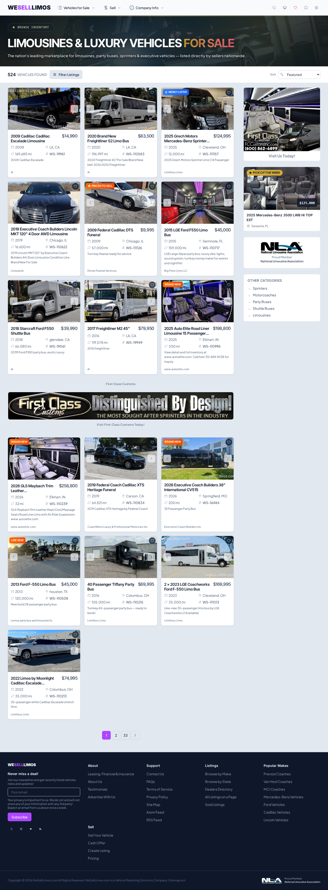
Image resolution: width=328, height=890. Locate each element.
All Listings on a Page (221, 797)
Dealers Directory (219, 789)
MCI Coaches (274, 789)
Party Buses (259, 301)
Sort (273, 74)
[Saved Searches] (306, 7)
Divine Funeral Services (102, 270)
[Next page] (135, 735)
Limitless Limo (173, 172)
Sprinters (257, 288)
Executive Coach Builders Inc (182, 526)
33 (125, 735)
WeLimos (29, 7)
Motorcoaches (262, 295)
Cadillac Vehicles (277, 812)
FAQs (150, 781)
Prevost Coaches (277, 774)
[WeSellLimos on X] (11, 829)
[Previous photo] (14, 109)
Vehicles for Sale (77, 8)
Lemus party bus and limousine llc (32, 620)
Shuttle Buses (261, 308)
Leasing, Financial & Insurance (111, 774)
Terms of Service (159, 789)
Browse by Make (218, 774)
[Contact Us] (31, 829)
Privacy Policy (157, 797)
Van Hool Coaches (278, 781)
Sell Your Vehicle (100, 835)
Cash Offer (96, 843)
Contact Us (155, 774)
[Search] (274, 7)
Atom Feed (155, 812)
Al (12, 172)
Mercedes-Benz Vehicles (283, 797)
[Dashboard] (316, 7)
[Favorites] (295, 7)
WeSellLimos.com (45, 880)
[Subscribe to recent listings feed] (40, 829)
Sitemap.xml (177, 880)
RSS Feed (154, 820)
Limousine (17, 270)
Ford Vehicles (274, 804)
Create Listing (99, 850)
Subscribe (20, 817)
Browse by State (218, 781)
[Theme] (285, 7)
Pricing (93, 858)
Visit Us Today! (282, 155)
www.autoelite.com (176, 369)
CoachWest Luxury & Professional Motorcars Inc (117, 526)
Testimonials (97, 789)
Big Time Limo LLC (176, 270)
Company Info (147, 8)
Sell (112, 8)
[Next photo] (74, 109)
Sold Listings (215, 804)
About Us (95, 781)
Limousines (259, 315)
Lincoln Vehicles (276, 820)
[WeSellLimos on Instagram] (21, 829)
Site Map (153, 804)
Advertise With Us (101, 797)
